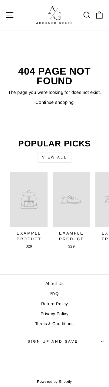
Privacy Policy (54, 314)
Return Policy (54, 304)
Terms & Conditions (54, 323)
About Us (54, 283)
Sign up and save (53, 341)
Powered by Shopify (54, 381)
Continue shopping (54, 102)
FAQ (54, 293)
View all (54, 157)
